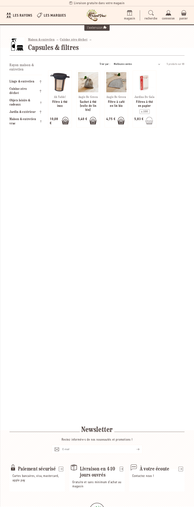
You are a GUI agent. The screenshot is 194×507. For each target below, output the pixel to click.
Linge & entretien (21, 81)
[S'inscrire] (134, 449)
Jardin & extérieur (22, 112)
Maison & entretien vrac (22, 121)
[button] (151, 15)
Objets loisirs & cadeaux (19, 103)
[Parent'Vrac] (97, 15)
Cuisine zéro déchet (73, 40)
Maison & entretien (41, 40)
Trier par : (105, 64)
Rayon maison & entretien (21, 67)
